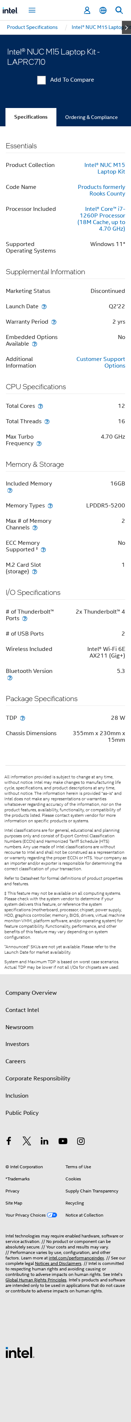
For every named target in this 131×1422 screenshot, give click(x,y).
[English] (103, 10)
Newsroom (19, 1027)
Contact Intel (22, 1010)
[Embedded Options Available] (35, 343)
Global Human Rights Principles (36, 1280)
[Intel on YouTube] (63, 1142)
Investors (17, 1044)
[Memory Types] (50, 505)
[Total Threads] (47, 421)
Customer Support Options (100, 362)
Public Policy (22, 1113)
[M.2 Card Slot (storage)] (35, 571)
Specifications (31, 116)
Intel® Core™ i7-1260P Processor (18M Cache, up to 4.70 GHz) (101, 218)
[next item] (126, 27)
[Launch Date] (44, 306)
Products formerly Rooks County (101, 190)
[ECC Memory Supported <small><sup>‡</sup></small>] (43, 549)
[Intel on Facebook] (9, 1142)
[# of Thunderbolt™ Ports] (25, 618)
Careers (15, 1061)
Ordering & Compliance (91, 117)
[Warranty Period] (54, 322)
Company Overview (31, 993)
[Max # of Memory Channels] (35, 527)
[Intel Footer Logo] (20, 1352)
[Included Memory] (10, 490)
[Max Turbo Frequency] (39, 443)
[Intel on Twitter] (27, 1142)
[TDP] (23, 718)
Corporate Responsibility (37, 1078)
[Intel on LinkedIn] (45, 1142)
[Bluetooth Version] (10, 677)
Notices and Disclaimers (58, 1263)
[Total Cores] (40, 406)
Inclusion (16, 1095)
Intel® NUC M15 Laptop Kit (104, 168)
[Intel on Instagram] (81, 1142)
